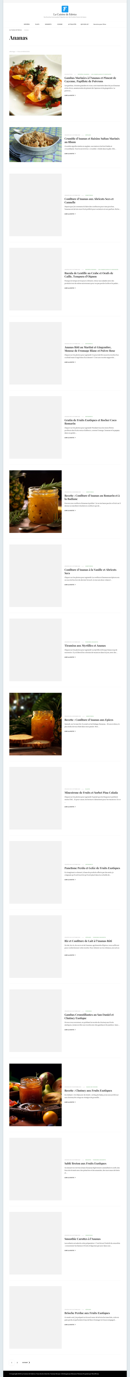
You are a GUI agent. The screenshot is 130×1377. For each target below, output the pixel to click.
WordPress (95, 1374)
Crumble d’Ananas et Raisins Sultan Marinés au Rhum (92, 140)
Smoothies (89, 1235)
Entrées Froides (90, 269)
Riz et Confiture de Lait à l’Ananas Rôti (88, 941)
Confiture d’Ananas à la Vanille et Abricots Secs (90, 571)
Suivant (25, 1362)
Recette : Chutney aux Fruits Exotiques (88, 1090)
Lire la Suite (69, 95)
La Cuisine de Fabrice (65, 14)
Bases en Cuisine (92, 1087)
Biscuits (88, 1160)
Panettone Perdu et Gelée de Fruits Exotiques (92, 868)
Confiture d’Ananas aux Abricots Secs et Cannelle (89, 200)
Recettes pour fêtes (100, 24)
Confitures (89, 195)
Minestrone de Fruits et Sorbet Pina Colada (91, 792)
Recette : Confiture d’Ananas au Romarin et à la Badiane (92, 497)
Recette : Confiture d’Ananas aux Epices (89, 719)
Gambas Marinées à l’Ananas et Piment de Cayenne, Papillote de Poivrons (90, 79)
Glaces (87, 789)
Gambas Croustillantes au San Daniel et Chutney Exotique (89, 1016)
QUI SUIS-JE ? (85, 24)
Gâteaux (88, 135)
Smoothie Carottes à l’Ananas (83, 1239)
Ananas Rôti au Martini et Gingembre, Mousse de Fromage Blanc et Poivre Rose (90, 348)
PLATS (37, 24)
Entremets (89, 343)
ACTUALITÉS (72, 24)
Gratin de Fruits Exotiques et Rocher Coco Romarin (90, 421)
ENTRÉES (27, 24)
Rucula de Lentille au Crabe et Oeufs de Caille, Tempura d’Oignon (89, 274)
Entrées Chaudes (83, 74)
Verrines (88, 1011)
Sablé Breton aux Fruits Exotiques (85, 1163)
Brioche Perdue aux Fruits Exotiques (87, 1313)
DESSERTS (48, 24)
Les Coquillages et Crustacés (101, 74)
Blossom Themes (76, 1374)
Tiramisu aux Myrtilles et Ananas (85, 645)
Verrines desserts (91, 642)
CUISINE (59, 24)
